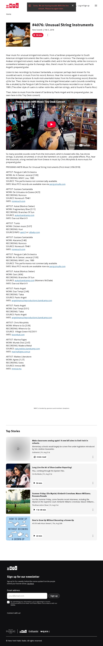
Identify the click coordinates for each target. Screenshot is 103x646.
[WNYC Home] (12, 5)
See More (30, 584)
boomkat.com (18, 334)
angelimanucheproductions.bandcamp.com (32, 300)
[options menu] (47, 35)
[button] (51, 449)
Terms (13, 605)
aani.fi (23, 232)
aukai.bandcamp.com (24, 215)
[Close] (72, 5)
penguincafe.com (57, 184)
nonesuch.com (18, 201)
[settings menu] (96, 6)
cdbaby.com (34, 232)
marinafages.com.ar (21, 351)
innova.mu (16, 368)
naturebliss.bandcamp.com (27, 348)
